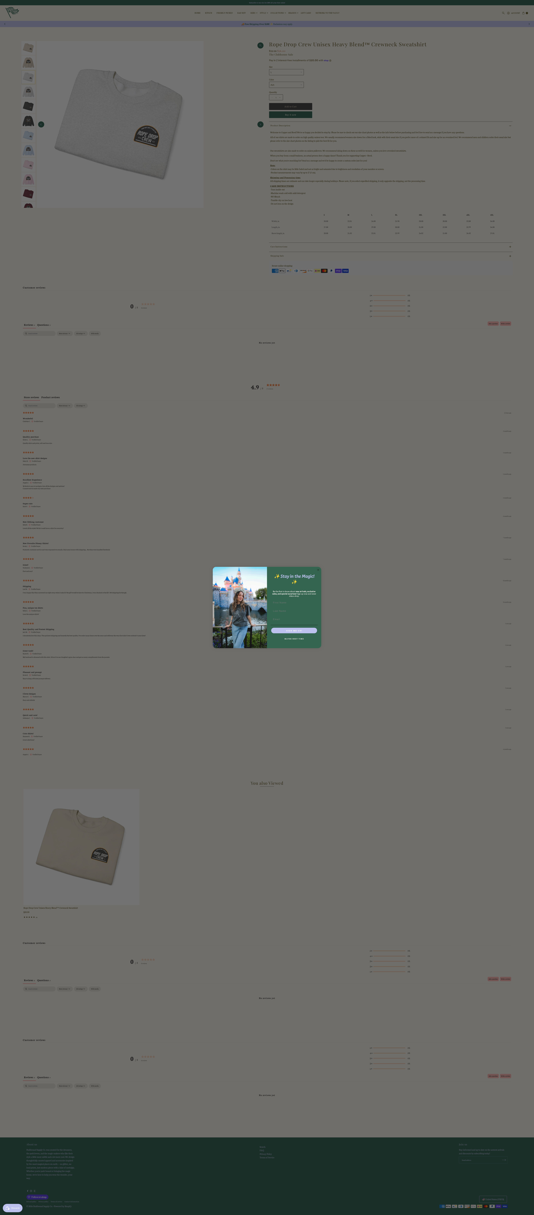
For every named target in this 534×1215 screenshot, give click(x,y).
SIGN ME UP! (294, 630)
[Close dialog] (318, 570)
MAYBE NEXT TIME (294, 639)
